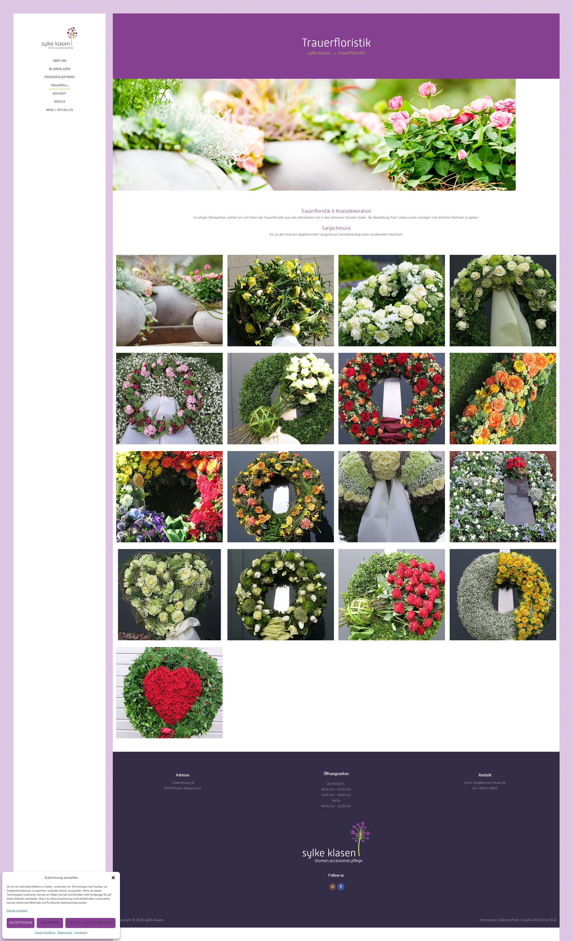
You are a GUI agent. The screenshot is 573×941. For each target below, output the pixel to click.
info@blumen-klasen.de (489, 782)
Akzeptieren (20, 922)
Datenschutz (65, 932)
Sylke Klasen (319, 53)
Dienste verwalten (17, 910)
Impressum (81, 932)
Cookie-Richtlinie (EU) (539, 920)
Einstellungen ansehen (90, 922)
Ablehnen (50, 922)
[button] (113, 877)
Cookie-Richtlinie (45, 932)
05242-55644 (488, 788)
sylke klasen (154, 920)
